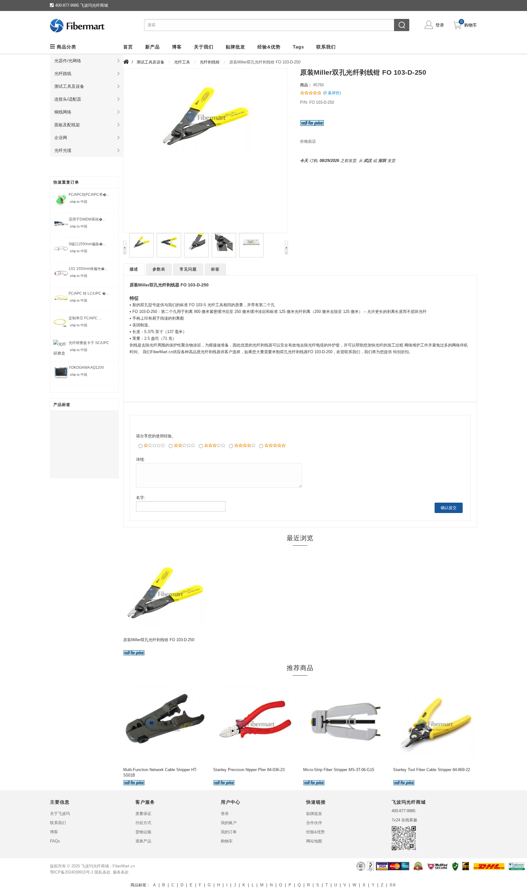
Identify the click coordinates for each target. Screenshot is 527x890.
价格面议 (308, 141)
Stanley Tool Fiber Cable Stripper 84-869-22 (431, 769)
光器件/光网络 (67, 60)
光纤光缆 (62, 150)
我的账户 (229, 822)
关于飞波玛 (60, 813)
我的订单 (229, 832)
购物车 (470, 25)
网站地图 (314, 841)
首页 (128, 46)
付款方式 (143, 822)
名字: (140, 497)
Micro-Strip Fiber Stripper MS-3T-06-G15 (338, 769)
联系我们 (58, 822)
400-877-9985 (403, 811)
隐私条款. (103, 872)
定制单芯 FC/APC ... (85, 318)
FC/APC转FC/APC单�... (89, 194)
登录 (440, 25)
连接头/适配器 (67, 99)
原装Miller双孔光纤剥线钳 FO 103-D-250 (158, 639)
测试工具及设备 (69, 86)
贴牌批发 (314, 813)
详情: (140, 459)
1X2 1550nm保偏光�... (88, 269)
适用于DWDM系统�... (87, 219)
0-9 (392, 885)
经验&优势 (315, 832)
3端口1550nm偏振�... (87, 244)
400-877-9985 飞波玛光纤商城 (81, 5)
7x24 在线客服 (404, 820)
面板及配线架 (67, 124)
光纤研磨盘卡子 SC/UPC (89, 343)
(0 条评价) (332, 93)
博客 (54, 832)
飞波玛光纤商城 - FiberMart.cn (108, 866)
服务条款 (121, 872)
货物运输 (143, 832)
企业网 (60, 137)
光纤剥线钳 (210, 62)
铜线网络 (62, 111)
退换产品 (143, 841)
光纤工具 (182, 62)
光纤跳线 (62, 73)
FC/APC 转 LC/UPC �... (89, 293)
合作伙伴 (314, 822)
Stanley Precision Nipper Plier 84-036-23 (249, 769)
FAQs (55, 841)
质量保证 (143, 813)
